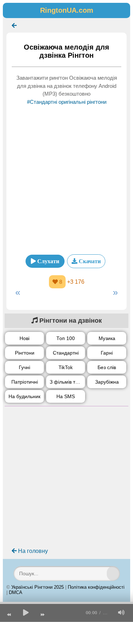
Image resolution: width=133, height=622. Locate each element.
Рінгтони (24, 353)
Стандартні (66, 353)
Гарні (107, 353)
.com (66, 10)
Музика (107, 338)
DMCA (15, 592)
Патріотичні (24, 382)
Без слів (107, 367)
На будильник (24, 396)
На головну (32, 551)
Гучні (24, 367)
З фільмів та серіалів (67, 382)
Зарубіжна (107, 382)
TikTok (66, 367)
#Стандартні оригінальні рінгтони (66, 102)
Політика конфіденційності (96, 587)
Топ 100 (65, 338)
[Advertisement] (66, 177)
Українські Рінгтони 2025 (37, 587)
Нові (24, 338)
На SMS (65, 396)
